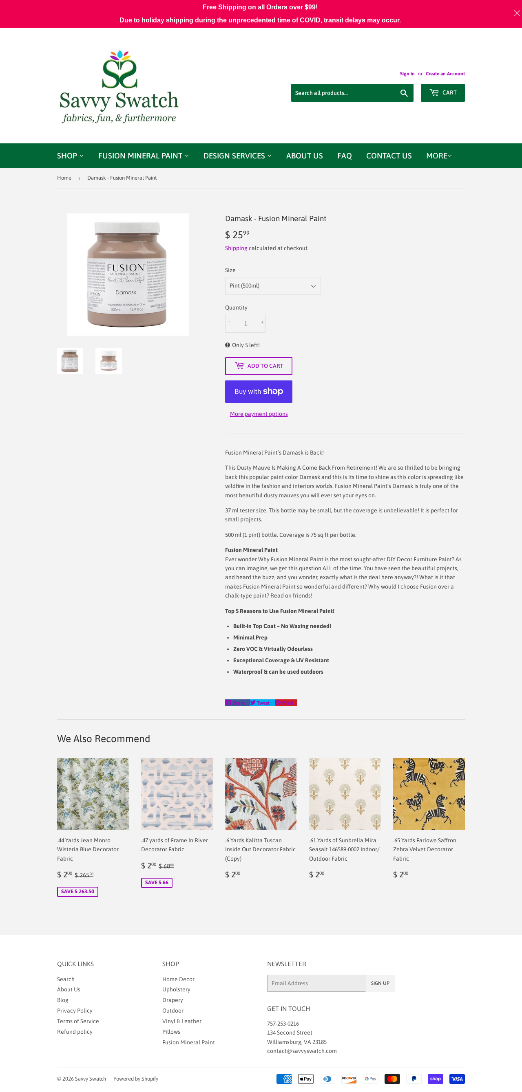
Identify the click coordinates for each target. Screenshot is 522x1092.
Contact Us (389, 155)
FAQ (344, 155)
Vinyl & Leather (181, 1021)
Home (64, 178)
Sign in (407, 74)
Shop (68, 155)
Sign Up (380, 983)
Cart (449, 92)
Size (230, 270)
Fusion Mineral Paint (141, 155)
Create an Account (445, 74)
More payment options (259, 414)
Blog (63, 1000)
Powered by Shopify (135, 1079)
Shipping (236, 248)
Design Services (235, 155)
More (436, 155)
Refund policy (75, 1031)
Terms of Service (78, 1021)
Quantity (236, 307)
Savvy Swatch (90, 1079)
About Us (304, 155)
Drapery (172, 1000)
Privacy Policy (75, 1010)
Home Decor (178, 979)
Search (66, 979)
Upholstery (176, 989)
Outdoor (173, 1010)
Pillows (171, 1031)
